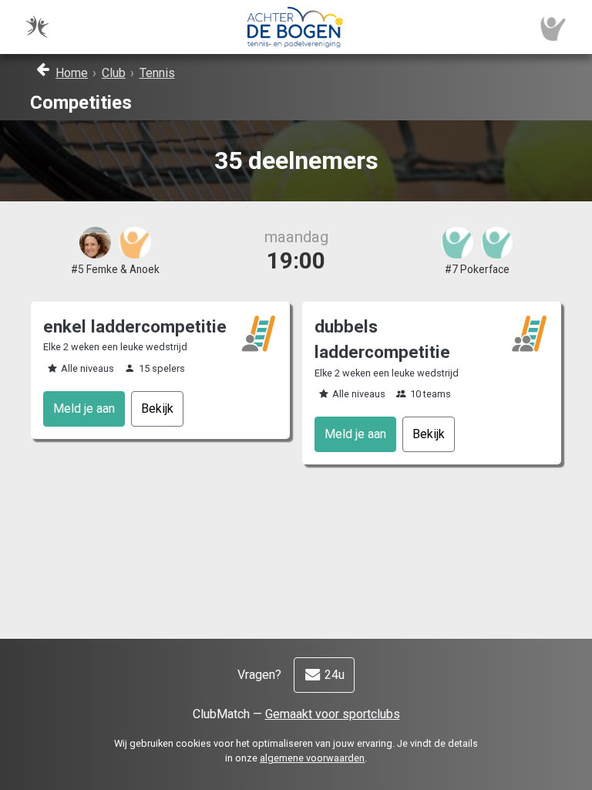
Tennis (157, 73)
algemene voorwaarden (312, 758)
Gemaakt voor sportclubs (332, 714)
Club (114, 73)
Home (72, 73)
